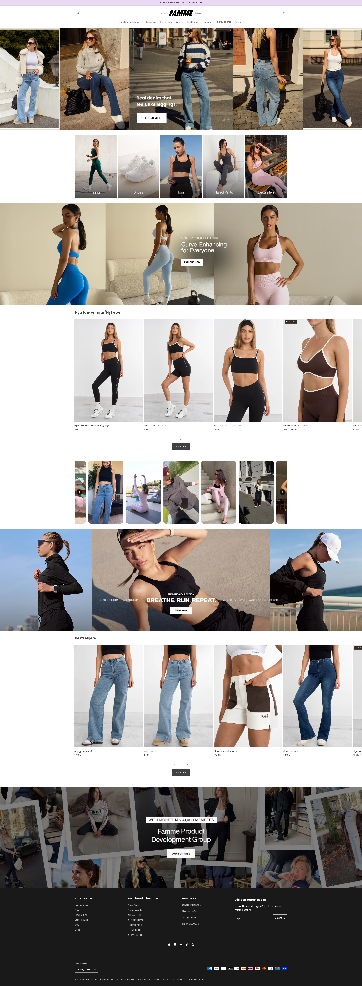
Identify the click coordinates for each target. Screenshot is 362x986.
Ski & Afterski (134, 914)
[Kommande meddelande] (286, 2)
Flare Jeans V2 (291, 751)
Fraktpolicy (159, 979)
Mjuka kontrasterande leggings (91, 425)
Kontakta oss (81, 905)
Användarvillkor (145, 979)
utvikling (93, 979)
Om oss (79, 925)
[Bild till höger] (187, 439)
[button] (78, 13)
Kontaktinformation (197, 979)
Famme (85, 979)
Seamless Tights (136, 934)
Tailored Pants (135, 925)
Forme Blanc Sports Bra (296, 425)
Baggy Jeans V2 (83, 751)
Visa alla (181, 446)
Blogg (77, 929)
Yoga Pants (133, 905)
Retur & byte (81, 914)
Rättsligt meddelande (177, 979)
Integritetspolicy (128, 979)
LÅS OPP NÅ (279, 918)
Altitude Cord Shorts (225, 751)
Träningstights (135, 929)
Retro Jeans (151, 751)
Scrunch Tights (135, 919)
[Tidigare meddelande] (76, 2)
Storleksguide (81, 919)
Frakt (77, 910)
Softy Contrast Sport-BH (228, 425)
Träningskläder (135, 910)
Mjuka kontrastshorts (156, 425)
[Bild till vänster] (175, 439)
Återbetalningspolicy (109, 979)
